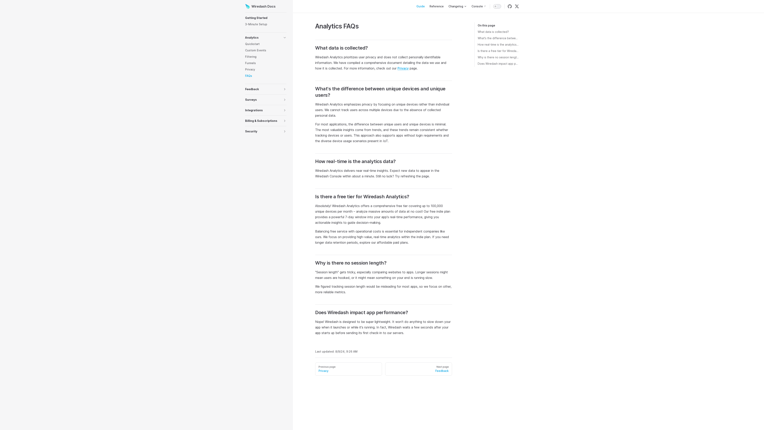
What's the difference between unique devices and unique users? (498, 38)
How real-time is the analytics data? (498, 44)
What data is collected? (493, 31)
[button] (265, 18)
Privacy (403, 68)
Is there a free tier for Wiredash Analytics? (498, 51)
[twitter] (516, 6)
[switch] (497, 6)
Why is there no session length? (498, 57)
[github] (509, 6)
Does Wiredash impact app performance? (498, 63)
